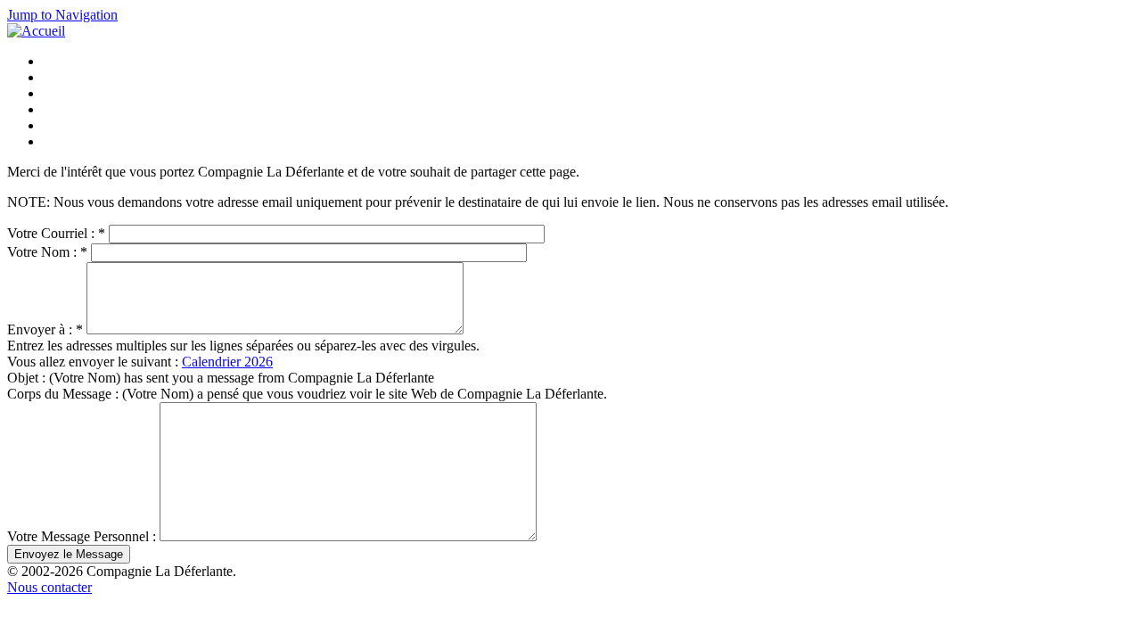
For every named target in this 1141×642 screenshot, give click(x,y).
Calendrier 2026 (227, 361)
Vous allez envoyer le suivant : (94, 361)
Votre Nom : (47, 251)
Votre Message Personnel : (83, 536)
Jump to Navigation (62, 14)
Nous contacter (49, 587)
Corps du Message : (64, 393)
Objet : (28, 377)
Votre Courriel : (56, 233)
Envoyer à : (45, 329)
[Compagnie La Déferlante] (36, 30)
